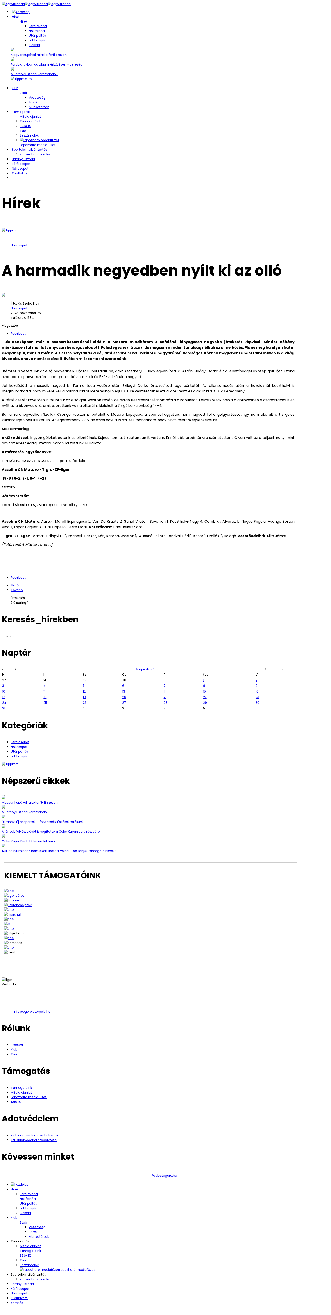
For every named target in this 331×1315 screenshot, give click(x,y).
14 (165, 691)
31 (3, 708)
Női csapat (20, 168)
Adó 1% (16, 1102)
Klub (15, 88)
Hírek (16, 16)
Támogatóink (30, 121)
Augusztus (144, 669)
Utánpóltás (37, 35)
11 (44, 691)
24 (4, 702)
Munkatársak (39, 107)
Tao (23, 130)
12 (84, 691)
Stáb (23, 93)
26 (85, 702)
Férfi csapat (21, 164)
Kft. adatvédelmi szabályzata (34, 1140)
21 (165, 697)
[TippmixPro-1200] (21, 79)
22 (205, 697)
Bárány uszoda (23, 159)
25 (45, 702)
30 (257, 702)
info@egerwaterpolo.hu (32, 1011)
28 (166, 702)
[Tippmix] (10, 764)
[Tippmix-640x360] (10, 230)
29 (205, 702)
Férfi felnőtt (38, 26)
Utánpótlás (19, 751)
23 (257, 697)
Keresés (17, 1303)
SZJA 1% (25, 126)
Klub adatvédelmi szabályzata (34, 1135)
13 (123, 691)
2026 (157, 669)
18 (44, 697)
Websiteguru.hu (164, 1175)
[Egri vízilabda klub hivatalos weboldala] (21, 12)
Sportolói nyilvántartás (29, 149)
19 (84, 697)
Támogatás (21, 111)
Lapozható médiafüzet (29, 1097)
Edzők (33, 102)
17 (3, 697)
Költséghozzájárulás (35, 154)
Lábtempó (37, 40)
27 (124, 702)
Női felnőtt (37, 31)
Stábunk (17, 1045)
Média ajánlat (30, 116)
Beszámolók (29, 135)
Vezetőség (37, 97)
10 (3, 691)
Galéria (34, 45)
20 (124, 697)
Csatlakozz (20, 173)
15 (204, 691)
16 (257, 691)
